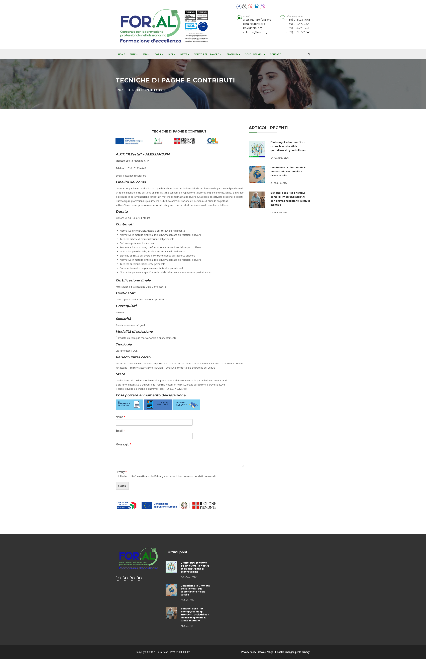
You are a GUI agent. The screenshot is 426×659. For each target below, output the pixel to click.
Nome (120, 417)
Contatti (276, 54)
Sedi (145, 54)
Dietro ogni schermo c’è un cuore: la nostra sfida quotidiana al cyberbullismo (288, 146)
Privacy (121, 472)
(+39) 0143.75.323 (297, 28)
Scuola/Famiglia (255, 54)
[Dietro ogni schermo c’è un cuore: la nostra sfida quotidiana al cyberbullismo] (257, 149)
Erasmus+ (232, 54)
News (183, 54)
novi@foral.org (253, 28)
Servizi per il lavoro (206, 54)
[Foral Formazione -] (163, 24)
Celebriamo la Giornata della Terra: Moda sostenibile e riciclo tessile (288, 171)
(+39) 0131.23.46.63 (298, 19)
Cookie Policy (265, 652)
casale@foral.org (254, 23)
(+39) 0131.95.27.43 (298, 32)
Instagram (132, 578)
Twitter (125, 578)
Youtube (139, 578)
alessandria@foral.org (257, 19)
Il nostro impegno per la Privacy (292, 652)
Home (121, 54)
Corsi (158, 54)
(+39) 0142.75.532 (297, 23)
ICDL (170, 54)
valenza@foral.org (255, 32)
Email (120, 430)
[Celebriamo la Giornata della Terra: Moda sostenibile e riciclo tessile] (257, 174)
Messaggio (123, 444)
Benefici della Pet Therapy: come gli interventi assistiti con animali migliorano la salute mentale (195, 614)
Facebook (118, 578)
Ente (133, 54)
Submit (122, 485)
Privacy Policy (248, 652)
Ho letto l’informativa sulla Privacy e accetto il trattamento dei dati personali (168, 476)
